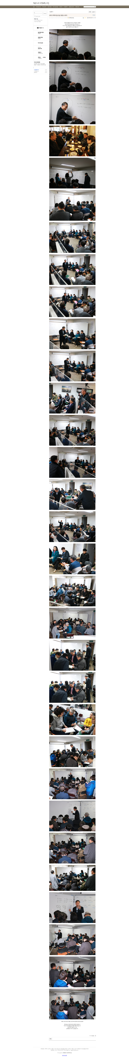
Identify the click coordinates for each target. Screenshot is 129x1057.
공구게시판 (40, 48)
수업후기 (65, 6)
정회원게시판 (40, 38)
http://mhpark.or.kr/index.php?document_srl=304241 (58, 17)
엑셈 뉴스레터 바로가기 (40, 58)
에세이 (61, 6)
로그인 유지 (38, 16)
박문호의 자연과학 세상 (41, 3)
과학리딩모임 (71, 17)
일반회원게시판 (40, 33)
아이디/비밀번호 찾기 (38, 20)
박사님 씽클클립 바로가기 (40, 53)
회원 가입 (36, 18)
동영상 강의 (71, 6)
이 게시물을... (92, 1035)
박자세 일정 (40, 43)
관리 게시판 (64, 1055)
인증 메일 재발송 (37, 21)
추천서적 (77, 6)
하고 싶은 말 (55, 6)
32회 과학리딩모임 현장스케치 (58, 15)
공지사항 (49, 6)
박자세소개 (38, 6)
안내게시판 (40, 28)
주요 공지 (44, 6)
